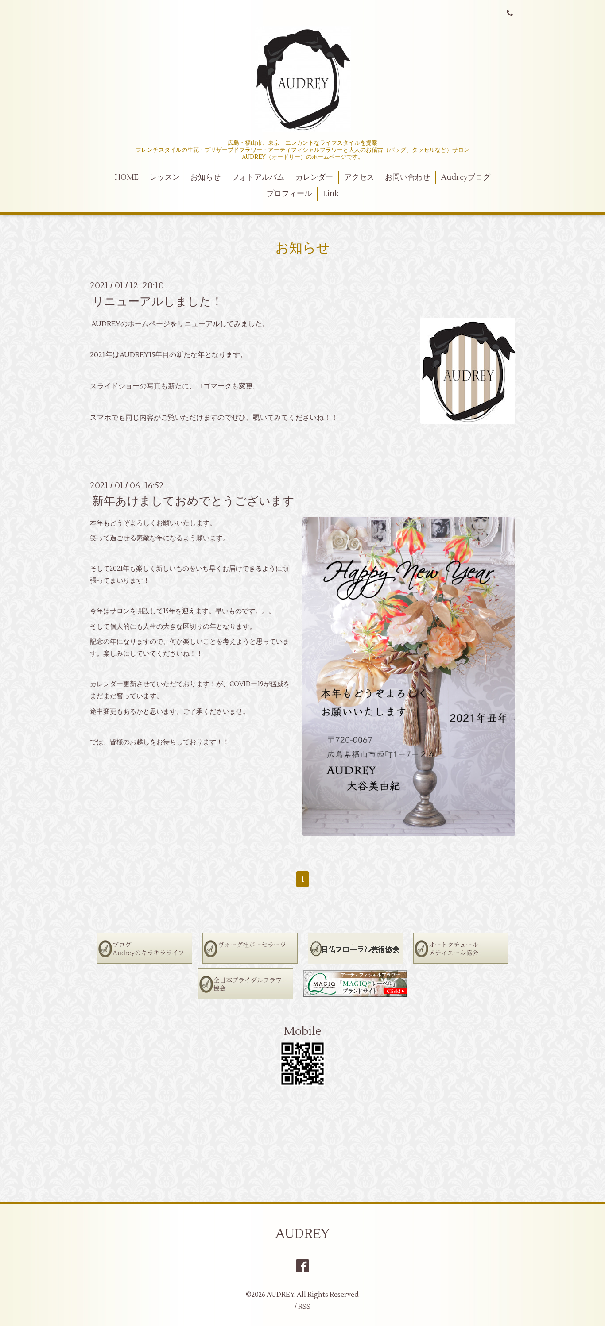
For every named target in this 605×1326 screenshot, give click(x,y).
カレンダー (314, 177)
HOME (127, 177)
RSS (304, 1307)
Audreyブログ (465, 177)
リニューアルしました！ (157, 301)
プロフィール (289, 194)
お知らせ (205, 177)
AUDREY (302, 1233)
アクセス (359, 177)
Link (331, 194)
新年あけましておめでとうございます (193, 501)
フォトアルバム (258, 177)
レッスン (165, 177)
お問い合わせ (407, 177)
